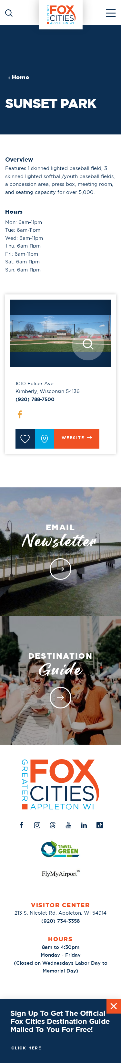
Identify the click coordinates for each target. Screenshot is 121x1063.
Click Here (26, 1048)
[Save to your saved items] (25, 439)
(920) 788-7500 (35, 399)
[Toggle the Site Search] (9, 12)
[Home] (60, 12)
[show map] (44, 439)
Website (73, 438)
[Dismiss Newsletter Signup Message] (113, 1006)
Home (20, 77)
